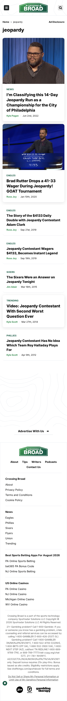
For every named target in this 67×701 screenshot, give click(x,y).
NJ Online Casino (16, 594)
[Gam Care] (29, 689)
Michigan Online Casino (19, 599)
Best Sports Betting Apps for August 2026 (32, 555)
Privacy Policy (14, 489)
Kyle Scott (12, 321)
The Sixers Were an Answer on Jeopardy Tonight (31, 279)
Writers (36, 461)
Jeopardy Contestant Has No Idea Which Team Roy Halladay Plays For (33, 345)
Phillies (11, 335)
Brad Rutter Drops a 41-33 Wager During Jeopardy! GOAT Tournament (31, 186)
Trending (13, 300)
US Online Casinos (17, 583)
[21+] (19, 689)
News (10, 89)
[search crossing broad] (60, 7)
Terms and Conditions (18, 495)
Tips (25, 461)
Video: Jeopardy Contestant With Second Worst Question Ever (33, 311)
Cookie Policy (13, 500)
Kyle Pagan (13, 115)
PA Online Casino (15, 589)
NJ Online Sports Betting (20, 571)
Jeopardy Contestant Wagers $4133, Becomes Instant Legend (32, 251)
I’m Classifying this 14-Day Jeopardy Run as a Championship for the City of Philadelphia (32, 102)
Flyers (9, 533)
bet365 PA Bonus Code (19, 566)
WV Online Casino (16, 604)
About (14, 461)
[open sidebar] (6, 7)
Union (9, 538)
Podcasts (51, 461)
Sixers (11, 272)
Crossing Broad (15, 478)
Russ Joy (12, 196)
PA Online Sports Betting (20, 561)
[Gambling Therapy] (43, 689)
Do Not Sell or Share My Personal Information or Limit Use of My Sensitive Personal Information (33, 678)
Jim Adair (12, 286)
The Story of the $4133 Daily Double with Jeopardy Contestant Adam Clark (33, 220)
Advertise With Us (31, 431)
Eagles (11, 175)
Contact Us (34, 467)
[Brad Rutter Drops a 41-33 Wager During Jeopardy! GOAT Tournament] (33, 147)
